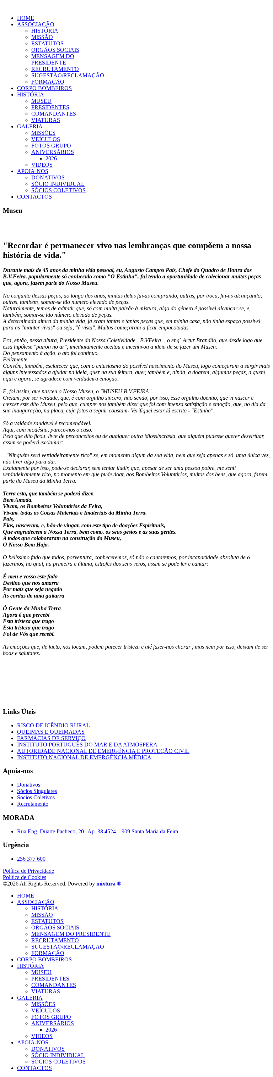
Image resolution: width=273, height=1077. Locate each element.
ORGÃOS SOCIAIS (55, 50)
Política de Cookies (24, 877)
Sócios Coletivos (36, 797)
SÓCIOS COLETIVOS (58, 190)
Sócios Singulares (37, 791)
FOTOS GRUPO (51, 146)
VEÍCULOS (45, 139)
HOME (25, 18)
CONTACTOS (34, 197)
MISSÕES (43, 133)
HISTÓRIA (44, 31)
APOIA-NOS (32, 171)
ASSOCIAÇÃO (35, 24)
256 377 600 (31, 859)
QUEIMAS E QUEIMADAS (51, 732)
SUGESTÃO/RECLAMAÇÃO (67, 75)
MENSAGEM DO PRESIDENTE (52, 59)
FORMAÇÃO (47, 82)
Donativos (28, 785)
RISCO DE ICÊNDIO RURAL (53, 725)
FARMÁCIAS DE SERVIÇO (51, 738)
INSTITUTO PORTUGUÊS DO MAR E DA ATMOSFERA (87, 745)
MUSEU (41, 101)
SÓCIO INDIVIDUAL (58, 184)
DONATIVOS (48, 177)
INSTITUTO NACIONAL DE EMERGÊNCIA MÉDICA (84, 757)
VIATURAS (45, 120)
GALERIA (30, 126)
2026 (51, 158)
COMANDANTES (53, 114)
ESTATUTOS (47, 43)
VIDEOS (42, 165)
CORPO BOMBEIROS (44, 88)
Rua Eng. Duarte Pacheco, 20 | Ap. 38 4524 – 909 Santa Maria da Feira (97, 831)
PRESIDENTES (50, 107)
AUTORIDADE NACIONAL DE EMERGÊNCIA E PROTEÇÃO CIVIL (103, 751)
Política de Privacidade (28, 871)
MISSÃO (42, 37)
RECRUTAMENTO (55, 69)
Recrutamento (32, 804)
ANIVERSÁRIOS (52, 152)
